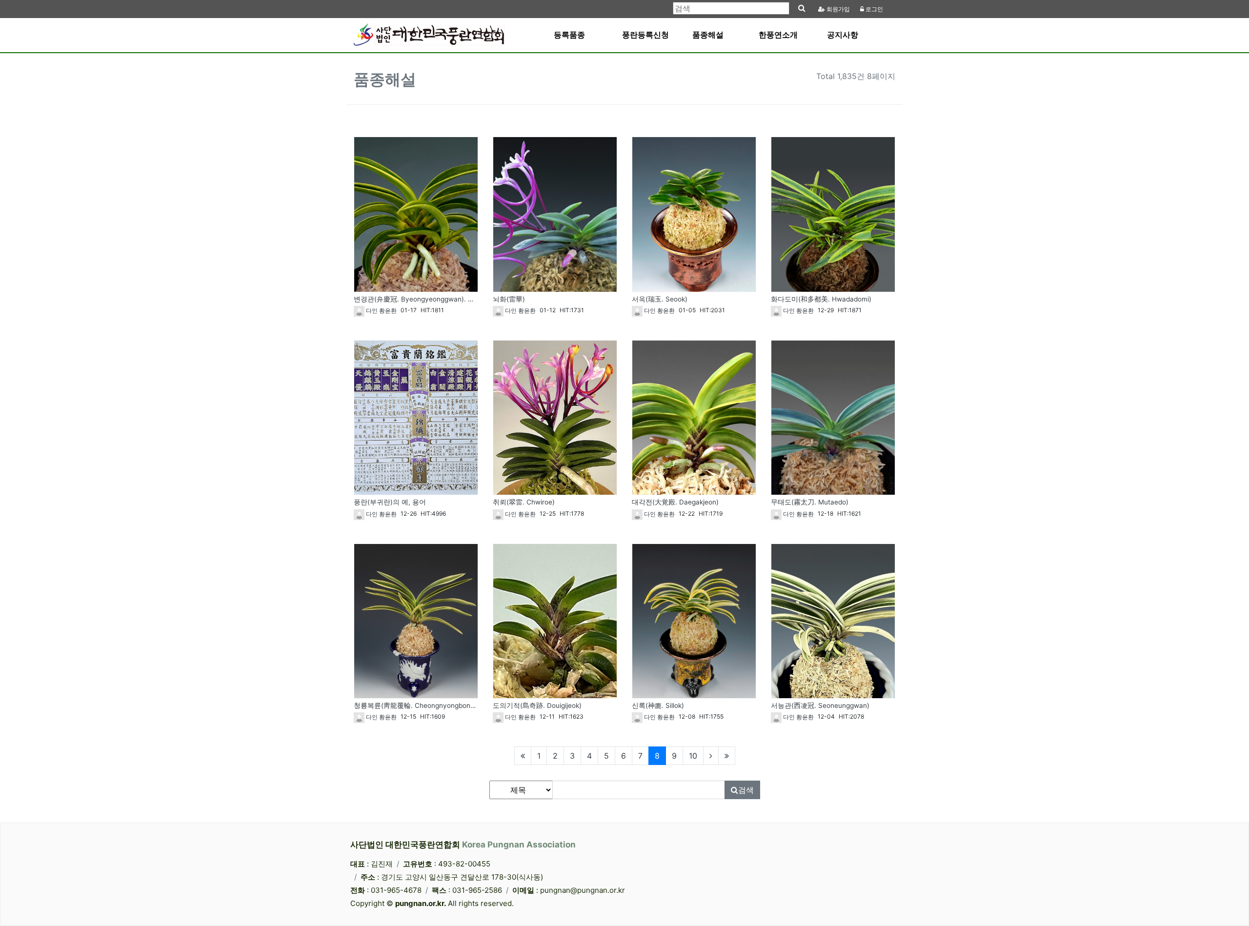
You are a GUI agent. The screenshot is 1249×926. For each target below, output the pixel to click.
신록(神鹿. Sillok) (658, 705)
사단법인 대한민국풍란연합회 (463, 844)
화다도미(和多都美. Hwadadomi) (821, 299)
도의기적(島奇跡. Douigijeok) (537, 705)
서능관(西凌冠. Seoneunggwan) (820, 705)
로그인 (873, 9)
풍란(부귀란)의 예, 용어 (390, 502)
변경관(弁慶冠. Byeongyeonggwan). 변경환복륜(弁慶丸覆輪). (448, 299)
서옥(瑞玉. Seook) (659, 299)
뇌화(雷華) (509, 299)
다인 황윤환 (380, 310)
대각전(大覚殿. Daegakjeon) (675, 502)
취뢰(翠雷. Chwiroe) (524, 502)
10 (693, 756)
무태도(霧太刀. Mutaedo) (809, 502)
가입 (838, 9)
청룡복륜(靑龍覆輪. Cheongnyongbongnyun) (423, 705)
